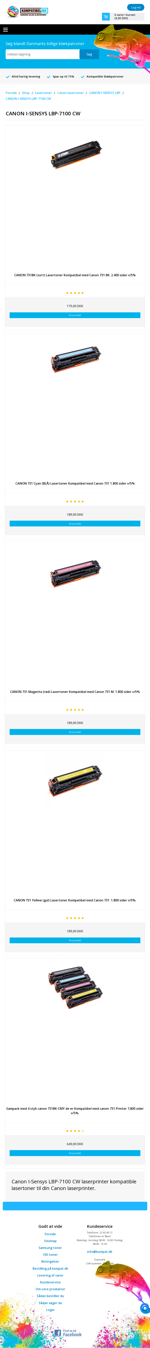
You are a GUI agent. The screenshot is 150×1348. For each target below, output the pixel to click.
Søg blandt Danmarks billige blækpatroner (45, 43)
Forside (50, 1234)
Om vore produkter (50, 1289)
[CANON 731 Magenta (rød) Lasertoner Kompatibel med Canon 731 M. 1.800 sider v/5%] (75, 613)
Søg (89, 54)
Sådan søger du (50, 1303)
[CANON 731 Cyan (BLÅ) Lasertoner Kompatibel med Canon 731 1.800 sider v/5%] (75, 405)
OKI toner (50, 1254)
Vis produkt (75, 315)
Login (50, 1310)
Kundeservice (50, 1282)
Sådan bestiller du (50, 1296)
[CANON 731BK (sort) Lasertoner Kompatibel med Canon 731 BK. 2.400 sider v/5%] (75, 196)
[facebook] (68, 1332)
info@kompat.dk (99, 1252)
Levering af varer (50, 1275)
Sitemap (50, 1241)
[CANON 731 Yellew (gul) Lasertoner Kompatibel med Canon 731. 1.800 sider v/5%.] (75, 821)
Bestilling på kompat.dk (50, 1268)
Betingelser (50, 1261)
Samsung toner (50, 1248)
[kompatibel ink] (27, 11)
